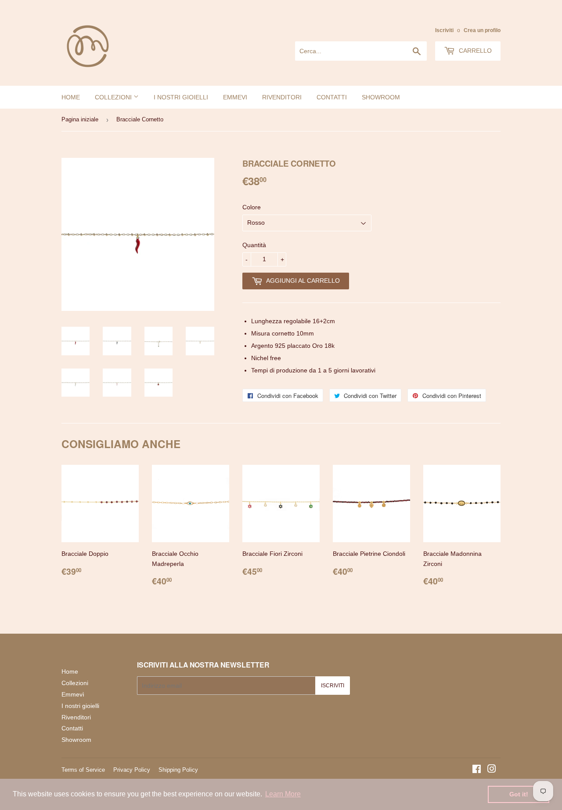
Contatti (332, 97)
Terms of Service (83, 769)
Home (70, 97)
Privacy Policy (131, 769)
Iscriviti (444, 30)
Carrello (474, 50)
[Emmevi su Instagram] (491, 770)
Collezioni (114, 97)
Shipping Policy (178, 769)
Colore (251, 207)
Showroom (381, 97)
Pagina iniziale (79, 119)
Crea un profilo (482, 30)
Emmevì (72, 694)
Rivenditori (282, 97)
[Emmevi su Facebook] (476, 770)
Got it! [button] (518, 794)
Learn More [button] (283, 794)
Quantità (254, 244)
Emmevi (235, 97)
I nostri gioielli (181, 97)
